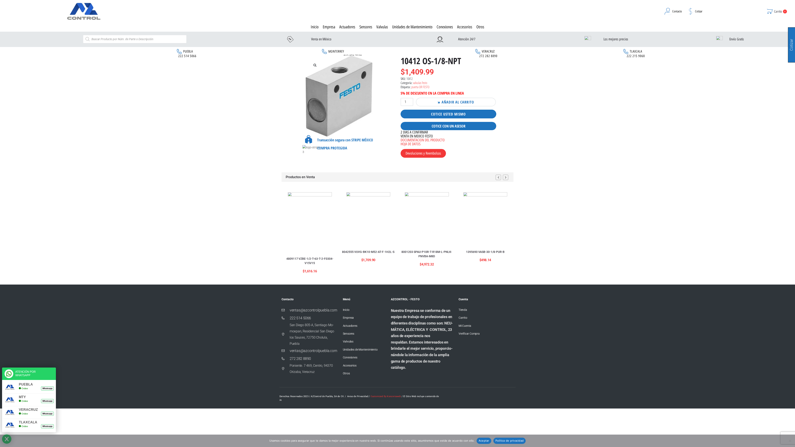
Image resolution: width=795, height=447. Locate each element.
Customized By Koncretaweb (386, 396)
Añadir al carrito (458, 102)
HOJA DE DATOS (410, 144)
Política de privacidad (509, 440)
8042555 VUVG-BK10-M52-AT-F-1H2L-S (368, 252)
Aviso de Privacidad (357, 396)
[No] (790, 441)
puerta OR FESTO (420, 87)
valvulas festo (420, 83)
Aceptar (484, 440)
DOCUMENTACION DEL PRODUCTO (423, 140)
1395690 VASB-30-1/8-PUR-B (485, 252)
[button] (315, 65)
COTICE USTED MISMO (448, 114)
